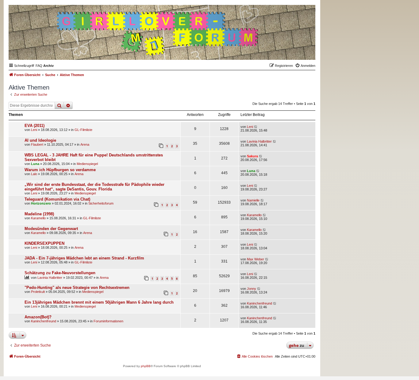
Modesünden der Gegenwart (51, 228)
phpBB (146, 366)
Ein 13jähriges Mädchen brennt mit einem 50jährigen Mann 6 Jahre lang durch (99, 302)
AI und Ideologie (40, 140)
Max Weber (255, 259)
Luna (35, 164)
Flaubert (37, 144)
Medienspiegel (87, 164)
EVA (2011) (34, 125)
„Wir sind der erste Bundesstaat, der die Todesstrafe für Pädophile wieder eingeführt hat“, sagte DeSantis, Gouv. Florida (94, 186)
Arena (84, 144)
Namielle (253, 200)
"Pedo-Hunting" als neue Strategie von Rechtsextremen (77, 287)
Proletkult (38, 292)
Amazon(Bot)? (38, 317)
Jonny (251, 288)
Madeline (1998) (39, 214)
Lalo (34, 174)
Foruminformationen (108, 321)
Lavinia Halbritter (259, 141)
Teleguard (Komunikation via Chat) (57, 199)
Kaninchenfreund (259, 303)
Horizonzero (41, 203)
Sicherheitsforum (100, 203)
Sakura (252, 156)
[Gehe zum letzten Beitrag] (256, 127)
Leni (34, 130)
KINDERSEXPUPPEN (44, 243)
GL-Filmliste (83, 130)
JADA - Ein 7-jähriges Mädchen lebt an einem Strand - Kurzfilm (84, 258)
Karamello (38, 218)
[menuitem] (39, 65)
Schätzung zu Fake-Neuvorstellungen (60, 273)
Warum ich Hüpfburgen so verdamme (60, 169)
